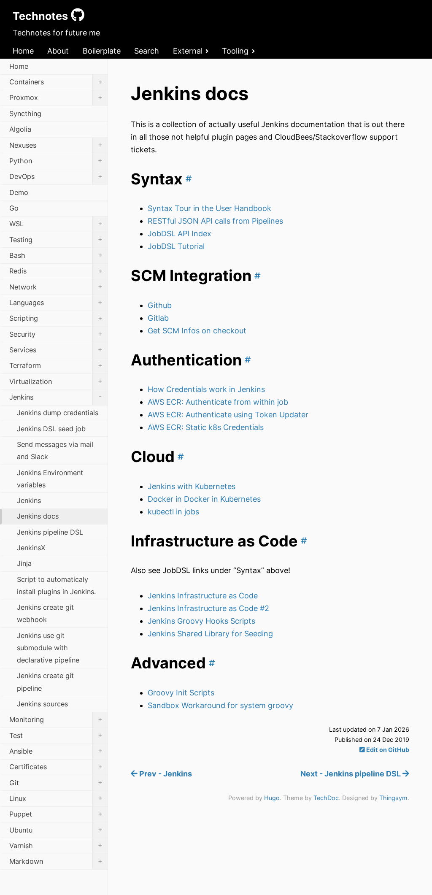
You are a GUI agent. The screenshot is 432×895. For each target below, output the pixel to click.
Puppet (56, 814)
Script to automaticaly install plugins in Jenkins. (56, 585)
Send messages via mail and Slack (55, 450)
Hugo (272, 797)
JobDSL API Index (179, 233)
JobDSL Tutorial (176, 246)
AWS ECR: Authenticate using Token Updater (228, 414)
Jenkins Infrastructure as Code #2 (208, 608)
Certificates (56, 766)
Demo (18, 192)
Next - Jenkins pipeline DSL (351, 773)
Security (56, 333)
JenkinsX (31, 547)
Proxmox (56, 97)
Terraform (56, 365)
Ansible (56, 750)
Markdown (56, 861)
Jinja (24, 563)
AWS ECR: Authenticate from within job (218, 401)
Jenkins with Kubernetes (191, 486)
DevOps (56, 176)
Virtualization (56, 381)
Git (56, 782)
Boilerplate (102, 50)
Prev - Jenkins (165, 773)
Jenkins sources (42, 704)
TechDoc (326, 797)
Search (146, 50)
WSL (56, 223)
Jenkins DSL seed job (51, 429)
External (187, 50)
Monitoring (56, 719)
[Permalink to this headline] (187, 179)
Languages (56, 302)
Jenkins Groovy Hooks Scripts (201, 620)
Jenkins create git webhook (45, 613)
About (58, 50)
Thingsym (393, 797)
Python (56, 160)
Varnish (56, 845)
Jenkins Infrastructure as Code (203, 595)
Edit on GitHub (387, 749)
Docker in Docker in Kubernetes (204, 499)
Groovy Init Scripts (181, 692)
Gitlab (158, 318)
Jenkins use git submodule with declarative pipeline (48, 647)
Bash (56, 255)
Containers (56, 82)
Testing (56, 239)
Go (14, 208)
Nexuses (56, 144)
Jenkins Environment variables (50, 478)
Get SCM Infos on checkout (197, 330)
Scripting (56, 318)
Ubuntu (56, 829)
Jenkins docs (38, 516)
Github (160, 305)
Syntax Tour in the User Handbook (209, 208)
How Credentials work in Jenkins (206, 389)
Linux (56, 798)
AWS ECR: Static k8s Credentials (206, 427)
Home (23, 50)
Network (56, 286)
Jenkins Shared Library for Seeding (210, 633)
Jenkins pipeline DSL (50, 532)
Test (56, 735)
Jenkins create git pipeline (45, 681)
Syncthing (25, 113)
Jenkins (55, 396)
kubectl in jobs (173, 511)
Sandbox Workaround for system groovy (220, 705)
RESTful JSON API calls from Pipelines (215, 220)
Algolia (20, 129)
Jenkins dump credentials (57, 412)
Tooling (235, 50)
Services (56, 349)
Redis (56, 271)
